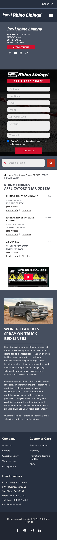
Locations (19, 175)
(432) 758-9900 (12, 231)
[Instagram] (21, 53)
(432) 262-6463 (12, 206)
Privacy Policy (9, 466)
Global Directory (10, 455)
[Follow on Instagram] (32, 530)
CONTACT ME (28, 150)
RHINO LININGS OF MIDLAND (22, 196)
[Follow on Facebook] (18, 530)
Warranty (34, 450)
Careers (6, 450)
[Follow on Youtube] (25, 530)
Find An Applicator (39, 445)
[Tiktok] (26, 53)
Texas (28, 175)
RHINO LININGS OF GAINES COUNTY (21, 219)
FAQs (32, 464)
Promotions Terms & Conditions (40, 457)
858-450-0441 (17, 495)
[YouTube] (15, 53)
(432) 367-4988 (14, 37)
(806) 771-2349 (12, 252)
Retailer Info (12, 210)
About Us (7, 445)
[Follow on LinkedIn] (39, 530)
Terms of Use (9, 461)
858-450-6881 (15, 504)
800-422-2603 (20, 500)
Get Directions (21, 47)
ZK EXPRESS (12, 241)
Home (11, 175)
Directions (26, 210)
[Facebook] (10, 53)
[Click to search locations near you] (6, 163)
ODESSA (37, 175)
